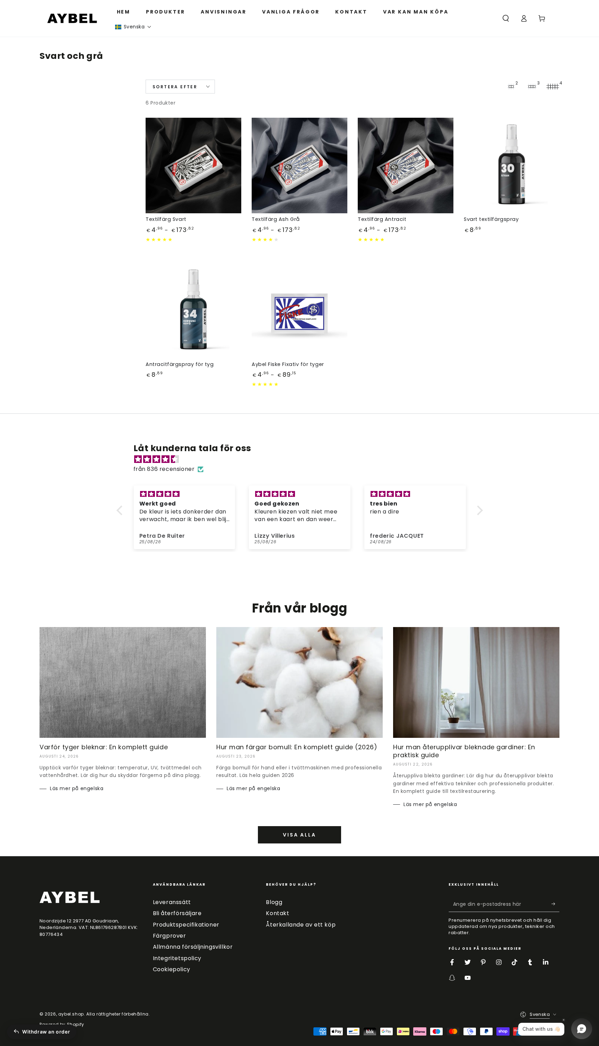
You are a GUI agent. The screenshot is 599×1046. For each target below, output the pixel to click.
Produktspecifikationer (186, 925)
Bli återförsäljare (177, 913)
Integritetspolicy (177, 958)
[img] (303, 459)
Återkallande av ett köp (301, 925)
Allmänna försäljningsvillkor (193, 947)
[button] (133, 26)
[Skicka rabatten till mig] (555, 904)
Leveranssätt (172, 902)
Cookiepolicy (171, 969)
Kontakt (277, 913)
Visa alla (299, 834)
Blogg (274, 902)
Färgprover (169, 936)
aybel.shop (71, 1014)
